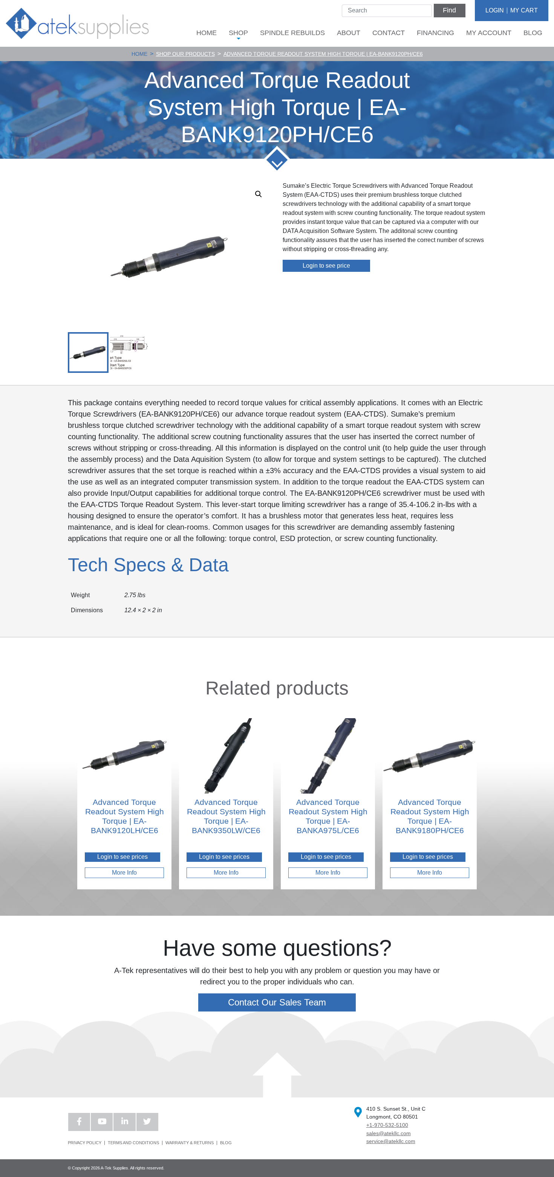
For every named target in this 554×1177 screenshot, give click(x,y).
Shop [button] (238, 33)
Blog (532, 33)
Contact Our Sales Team (277, 1002)
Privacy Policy (84, 1143)
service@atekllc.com (390, 1141)
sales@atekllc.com (388, 1133)
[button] (258, 194)
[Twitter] (147, 1122)
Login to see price (326, 265)
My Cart (524, 10)
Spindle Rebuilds (292, 33)
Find (449, 10)
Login (494, 10)
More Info (124, 872)
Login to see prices (122, 857)
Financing (435, 33)
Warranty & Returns (189, 1143)
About (348, 33)
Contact (388, 33)
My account (488, 33)
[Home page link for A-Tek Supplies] (77, 23)
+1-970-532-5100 (387, 1125)
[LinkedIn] (124, 1122)
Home (206, 33)
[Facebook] (79, 1122)
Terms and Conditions (133, 1143)
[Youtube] (102, 1122)
